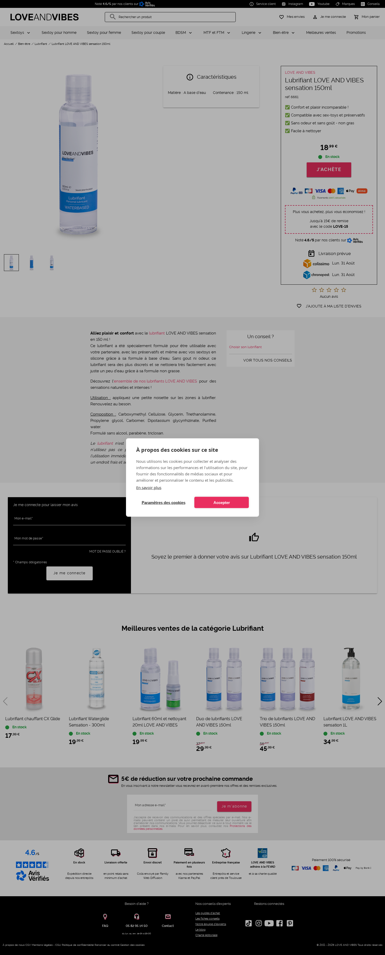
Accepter (221, 502)
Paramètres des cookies (163, 502)
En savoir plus (148, 487)
